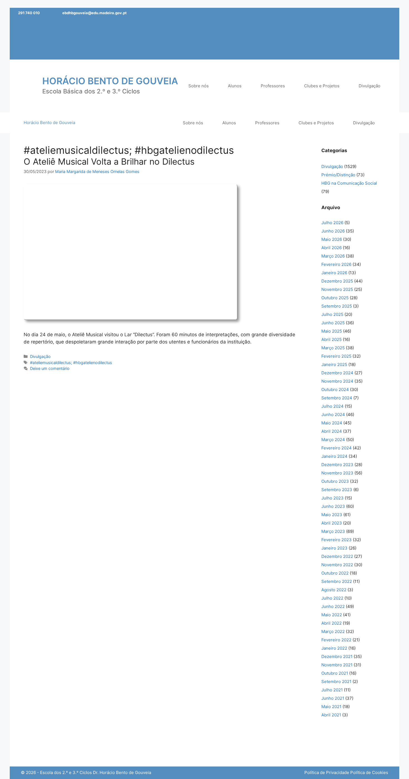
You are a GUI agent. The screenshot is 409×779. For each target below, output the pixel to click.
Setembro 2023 (336, 489)
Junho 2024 (333, 414)
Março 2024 (333, 439)
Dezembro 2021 (337, 656)
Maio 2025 (331, 331)
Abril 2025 (331, 339)
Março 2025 (333, 347)
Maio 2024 (331, 423)
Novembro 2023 (337, 473)
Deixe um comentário (50, 368)
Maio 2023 (331, 514)
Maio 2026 (331, 239)
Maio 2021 (331, 706)
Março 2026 (333, 256)
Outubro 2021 (334, 673)
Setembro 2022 (336, 581)
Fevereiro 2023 (336, 539)
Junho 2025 (333, 322)
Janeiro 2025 (334, 364)
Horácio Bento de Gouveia (110, 80)
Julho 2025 (332, 314)
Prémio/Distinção (338, 174)
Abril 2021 (331, 715)
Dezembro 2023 (337, 464)
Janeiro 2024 (334, 456)
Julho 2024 (332, 406)
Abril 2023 (331, 523)
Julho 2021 (332, 690)
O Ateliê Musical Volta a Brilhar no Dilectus (109, 161)
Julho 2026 (332, 222)
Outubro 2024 (335, 389)
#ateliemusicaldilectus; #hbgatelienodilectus (71, 362)
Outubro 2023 (335, 481)
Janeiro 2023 (334, 548)
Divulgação (40, 356)
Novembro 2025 (337, 289)
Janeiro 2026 (334, 272)
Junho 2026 (333, 231)
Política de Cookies (369, 772)
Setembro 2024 (336, 397)
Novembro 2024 (337, 381)
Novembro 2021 (337, 664)
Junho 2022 (333, 606)
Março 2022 (333, 631)
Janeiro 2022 (334, 648)
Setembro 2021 (336, 681)
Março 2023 (333, 531)
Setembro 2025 (336, 306)
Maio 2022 (331, 614)
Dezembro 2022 (337, 556)
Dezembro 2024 (337, 372)
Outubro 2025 (335, 297)
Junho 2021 (332, 698)
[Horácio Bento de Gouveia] (28, 85)
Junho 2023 (333, 506)
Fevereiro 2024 (336, 448)
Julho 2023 (332, 498)
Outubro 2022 (335, 573)
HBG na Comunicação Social (349, 183)
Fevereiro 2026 (336, 264)
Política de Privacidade (326, 772)
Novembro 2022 (337, 564)
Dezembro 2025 (337, 281)
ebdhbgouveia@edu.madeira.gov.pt (94, 13)
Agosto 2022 (333, 589)
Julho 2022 (332, 598)
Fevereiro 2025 (336, 356)
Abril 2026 (331, 247)
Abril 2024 (331, 431)
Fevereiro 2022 (336, 639)
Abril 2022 (331, 623)
